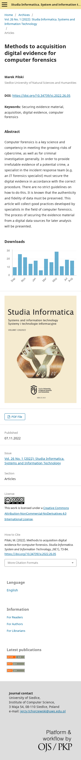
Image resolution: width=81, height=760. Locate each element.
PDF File (16, 417)
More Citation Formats (23, 563)
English (12, 590)
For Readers (15, 617)
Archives (24, 15)
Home (8, 15)
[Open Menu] (4, 4)
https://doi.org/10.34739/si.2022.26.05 (41, 95)
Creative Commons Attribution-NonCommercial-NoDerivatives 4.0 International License (36, 513)
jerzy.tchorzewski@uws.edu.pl (43, 711)
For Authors (15, 624)
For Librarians (16, 631)
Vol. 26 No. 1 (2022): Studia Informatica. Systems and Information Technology (39, 21)
